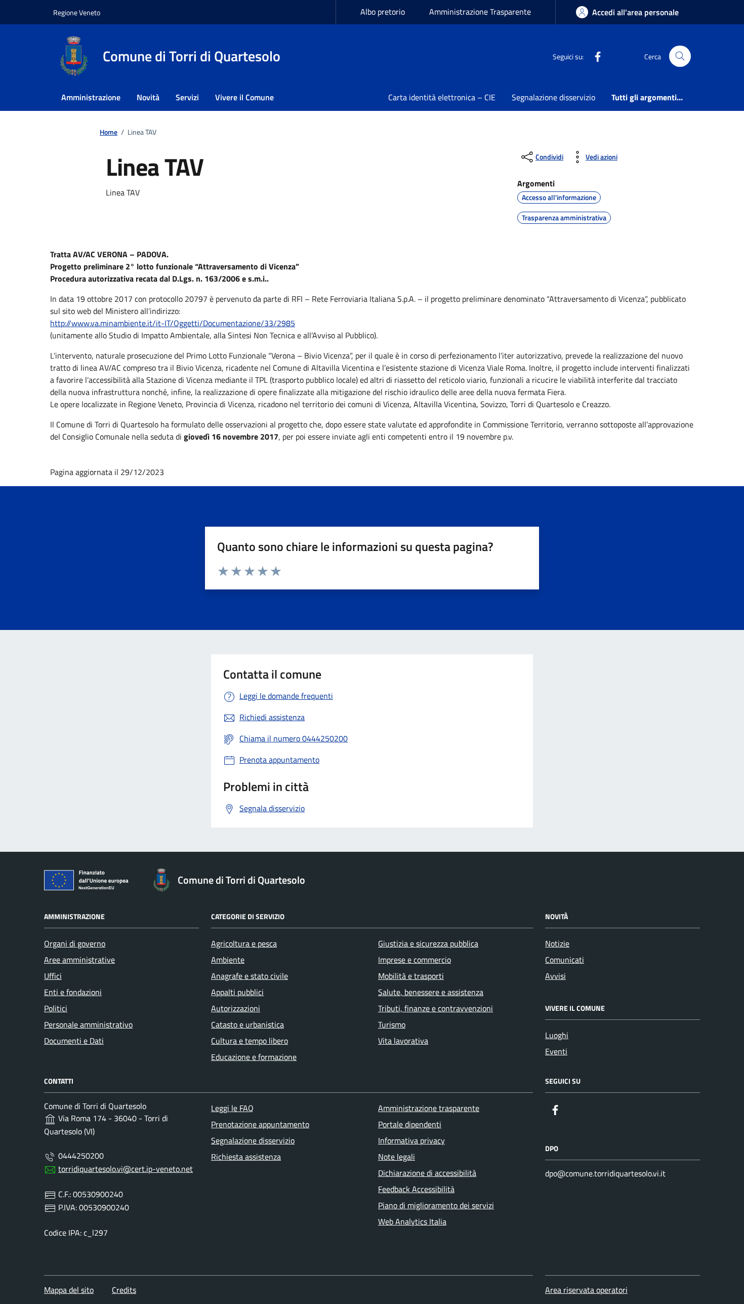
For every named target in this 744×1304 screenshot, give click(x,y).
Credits (124, 1290)
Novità (148, 97)
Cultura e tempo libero (249, 1041)
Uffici (53, 976)
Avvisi (555, 976)
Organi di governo (74, 943)
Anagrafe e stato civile (249, 976)
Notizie (557, 943)
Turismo (391, 1024)
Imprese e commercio (414, 960)
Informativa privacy (411, 1140)
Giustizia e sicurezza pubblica (428, 943)
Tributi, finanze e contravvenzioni (435, 1008)
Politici (55, 1008)
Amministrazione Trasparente (480, 12)
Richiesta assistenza (246, 1157)
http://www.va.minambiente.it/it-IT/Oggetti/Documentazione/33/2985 (172, 323)
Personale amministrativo (88, 1024)
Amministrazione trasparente (428, 1108)
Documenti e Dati (74, 1041)
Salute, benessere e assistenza (430, 992)
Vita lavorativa (403, 1041)
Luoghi (556, 1035)
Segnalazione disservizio (553, 97)
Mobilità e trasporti (411, 976)
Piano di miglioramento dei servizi (436, 1205)
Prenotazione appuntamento (260, 1124)
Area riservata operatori (586, 1290)
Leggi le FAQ (232, 1108)
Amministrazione (90, 97)
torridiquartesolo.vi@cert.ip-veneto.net (125, 1169)
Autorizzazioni (235, 1008)
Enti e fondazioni (73, 992)
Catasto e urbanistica (247, 1024)
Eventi (556, 1051)
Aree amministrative (79, 960)
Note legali (396, 1157)
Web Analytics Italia (412, 1221)
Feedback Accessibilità (416, 1189)
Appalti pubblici (237, 992)
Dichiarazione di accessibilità (427, 1173)
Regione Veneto (76, 12)
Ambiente (227, 960)
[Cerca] (680, 56)
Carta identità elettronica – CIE (441, 97)
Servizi (187, 97)
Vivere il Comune (244, 97)
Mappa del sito (69, 1290)
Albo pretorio (382, 12)
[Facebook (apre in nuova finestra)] (594, 56)
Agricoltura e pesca (244, 943)
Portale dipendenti (409, 1124)
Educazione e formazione (254, 1057)
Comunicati (564, 960)
